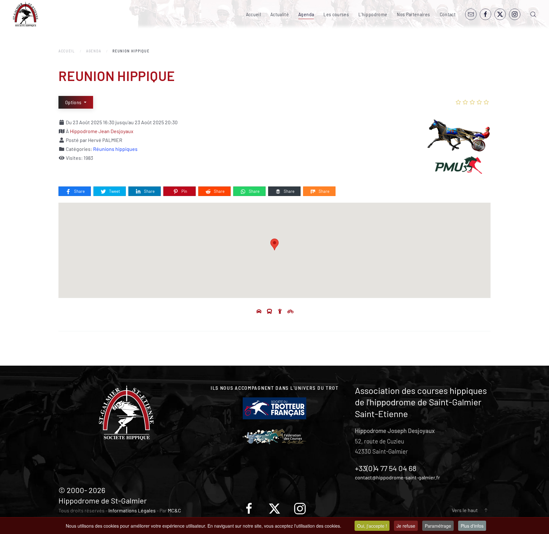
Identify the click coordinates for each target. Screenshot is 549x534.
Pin (183, 191)
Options (74, 102)
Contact (448, 14)
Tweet (114, 191)
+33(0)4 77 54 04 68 (386, 468)
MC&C (174, 510)
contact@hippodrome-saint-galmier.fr (397, 477)
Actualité (279, 14)
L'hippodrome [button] (372, 14)
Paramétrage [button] (438, 526)
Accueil (253, 14)
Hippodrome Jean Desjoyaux (101, 131)
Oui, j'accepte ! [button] (372, 526)
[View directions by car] (259, 311)
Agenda (306, 14)
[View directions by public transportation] (270, 311)
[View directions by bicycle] (290, 311)
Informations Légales (132, 510)
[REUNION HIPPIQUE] (459, 149)
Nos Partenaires (413, 14)
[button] (533, 14)
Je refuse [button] (405, 526)
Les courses (336, 14)
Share (79, 191)
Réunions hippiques (115, 149)
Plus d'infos (472, 526)
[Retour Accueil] (25, 14)
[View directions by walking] (280, 311)
